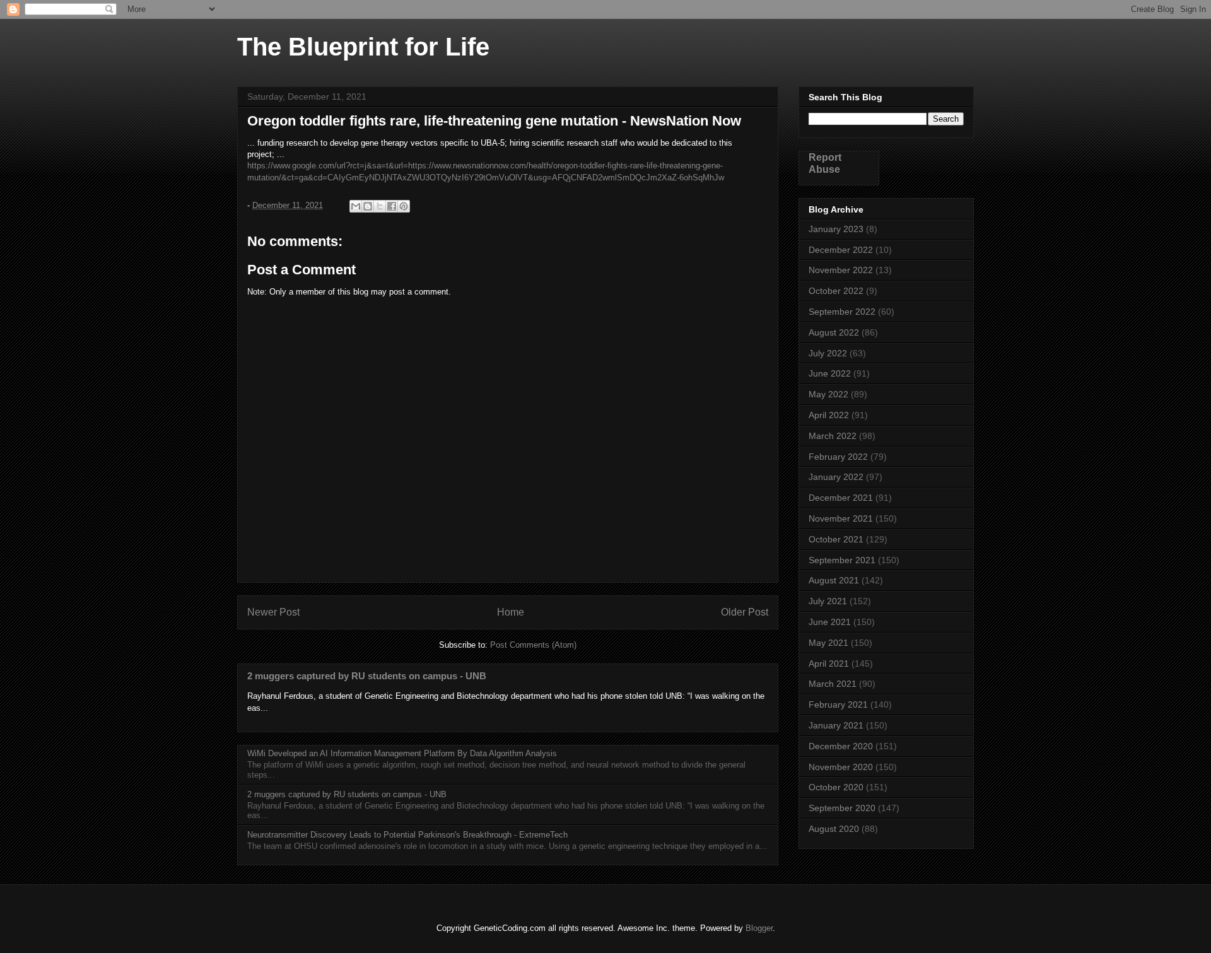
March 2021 (833, 684)
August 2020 (834, 829)
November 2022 (841, 270)
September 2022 (842, 312)
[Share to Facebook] (391, 206)
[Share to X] (379, 206)
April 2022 (829, 415)
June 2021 (830, 622)
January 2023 (836, 229)
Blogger (759, 928)
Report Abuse (825, 163)
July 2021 (828, 601)
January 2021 (836, 725)
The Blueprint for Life (363, 47)
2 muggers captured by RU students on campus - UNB (366, 675)
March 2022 (833, 436)
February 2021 (838, 704)
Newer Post (273, 612)
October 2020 (836, 787)
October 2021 (836, 539)
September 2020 (842, 808)
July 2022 (828, 353)
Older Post (744, 612)
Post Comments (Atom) (533, 645)
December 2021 (841, 498)
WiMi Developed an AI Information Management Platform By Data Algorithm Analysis (402, 753)
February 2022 (838, 457)
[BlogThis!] (367, 206)
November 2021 (841, 518)
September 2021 (842, 560)
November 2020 (841, 767)
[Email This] (355, 206)
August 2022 (834, 332)
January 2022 (836, 477)
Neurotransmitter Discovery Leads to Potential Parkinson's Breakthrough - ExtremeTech (407, 834)
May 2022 (828, 394)
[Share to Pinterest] (403, 206)
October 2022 (836, 291)
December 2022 (841, 250)
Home (510, 612)
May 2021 (828, 643)
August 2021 (834, 580)
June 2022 (830, 373)
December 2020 (841, 746)
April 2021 (829, 663)
